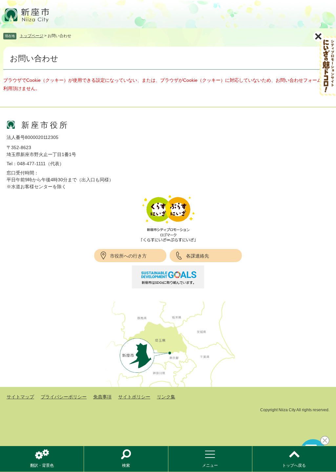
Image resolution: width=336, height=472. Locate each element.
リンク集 (166, 396)
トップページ (31, 36)
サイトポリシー (134, 396)
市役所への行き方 (128, 255)
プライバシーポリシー (64, 396)
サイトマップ (20, 396)
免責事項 (102, 396)
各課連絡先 (197, 255)
